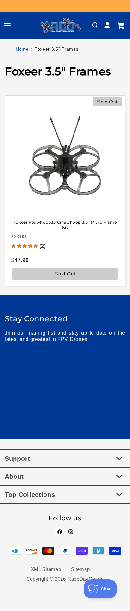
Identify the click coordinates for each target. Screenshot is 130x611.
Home (22, 49)
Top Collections (30, 494)
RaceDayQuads (85, 579)
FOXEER (19, 236)
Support (17, 458)
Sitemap (80, 569)
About (14, 476)
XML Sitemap (46, 569)
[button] (5, 26)
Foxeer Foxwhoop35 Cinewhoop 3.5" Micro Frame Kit (65, 225)
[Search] (95, 25)
